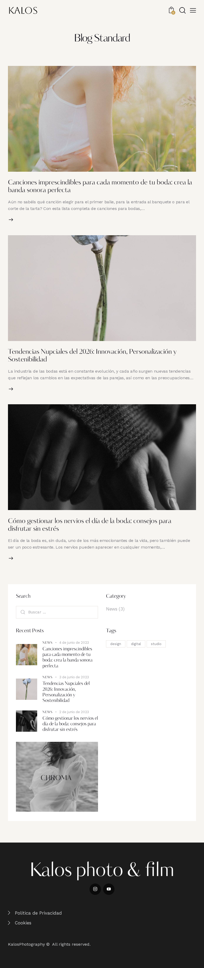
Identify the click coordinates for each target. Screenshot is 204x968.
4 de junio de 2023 (74, 643)
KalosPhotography (26, 944)
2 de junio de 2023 (74, 712)
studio (156, 644)
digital (136, 644)
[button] (193, 10)
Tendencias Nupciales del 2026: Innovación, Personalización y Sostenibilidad (66, 692)
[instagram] (95, 889)
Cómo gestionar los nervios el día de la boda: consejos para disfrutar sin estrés (70, 724)
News (111, 609)
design (115, 644)
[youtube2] (108, 889)
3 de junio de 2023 (74, 677)
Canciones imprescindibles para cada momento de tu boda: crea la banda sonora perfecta (67, 657)
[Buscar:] (57, 612)
